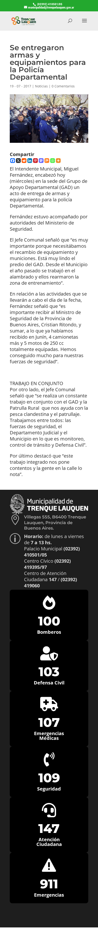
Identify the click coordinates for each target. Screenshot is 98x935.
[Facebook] (12, 160)
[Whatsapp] (52, 160)
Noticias (41, 86)
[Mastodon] (41, 160)
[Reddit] (24, 160)
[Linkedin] (29, 160)
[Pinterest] (35, 160)
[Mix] (46, 160)
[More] (58, 160)
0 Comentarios (63, 86)
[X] (18, 160)
